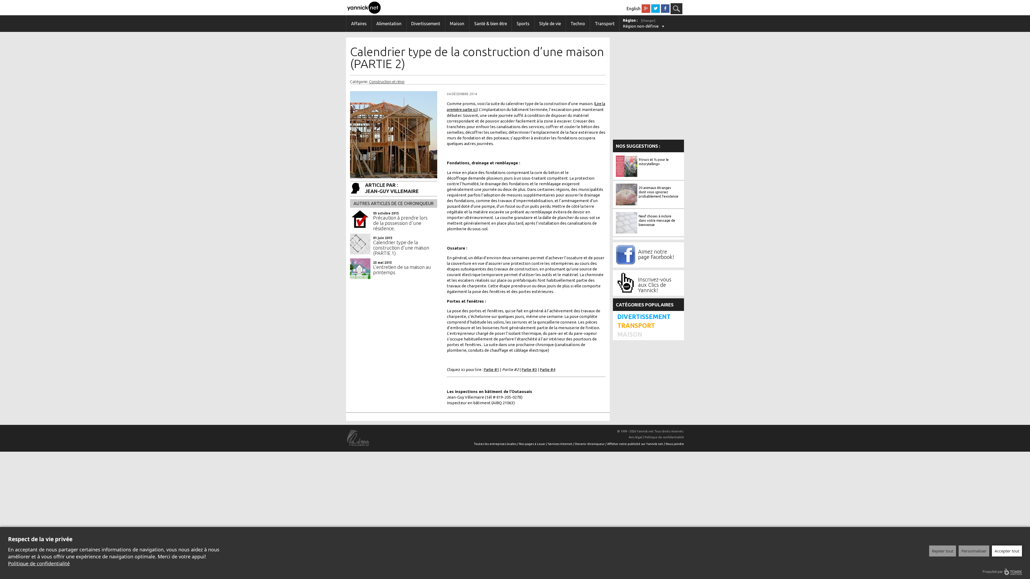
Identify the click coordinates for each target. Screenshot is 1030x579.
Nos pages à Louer (532, 444)
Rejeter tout (942, 551)
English (634, 8)
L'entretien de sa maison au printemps (402, 269)
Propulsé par (993, 571)
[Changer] (648, 20)
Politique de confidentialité (664, 437)
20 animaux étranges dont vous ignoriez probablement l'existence (658, 192)
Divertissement (425, 23)
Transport (605, 23)
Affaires (359, 23)
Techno (578, 23)
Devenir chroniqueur (590, 444)
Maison (457, 23)
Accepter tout (1007, 551)
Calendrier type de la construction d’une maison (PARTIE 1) (401, 248)
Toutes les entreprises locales (495, 444)
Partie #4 (547, 370)
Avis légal (635, 437)
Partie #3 (529, 370)
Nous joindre (675, 444)
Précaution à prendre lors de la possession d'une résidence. (400, 223)
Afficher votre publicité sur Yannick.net (635, 444)
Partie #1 (491, 370)
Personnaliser (974, 551)
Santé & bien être (490, 23)
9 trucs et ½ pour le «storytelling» (654, 162)
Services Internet (560, 444)
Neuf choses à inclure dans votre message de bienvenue (657, 220)
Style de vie (550, 23)
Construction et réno (386, 82)
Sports (523, 23)
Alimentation (389, 23)
